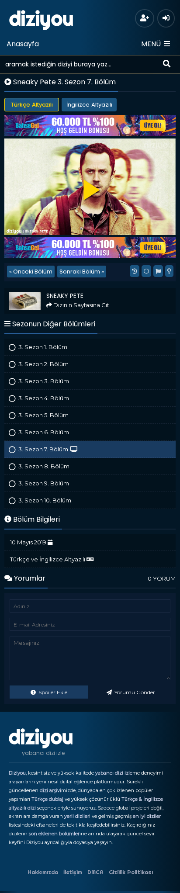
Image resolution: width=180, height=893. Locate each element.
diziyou (41, 19)
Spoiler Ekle (52, 692)
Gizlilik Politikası (131, 872)
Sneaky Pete (24, 291)
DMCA (95, 872)
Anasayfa (23, 44)
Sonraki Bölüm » (81, 271)
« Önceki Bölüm (30, 271)
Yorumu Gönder (134, 692)
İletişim (72, 872)
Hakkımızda (43, 872)
